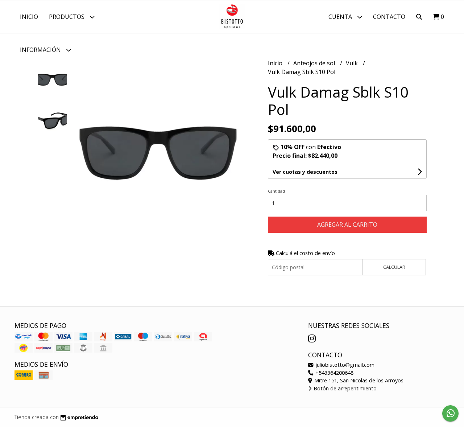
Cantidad (276, 191)
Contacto (389, 17)
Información (41, 50)
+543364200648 (333, 372)
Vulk (352, 63)
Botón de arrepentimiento (344, 388)
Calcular (394, 267)
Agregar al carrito (347, 225)
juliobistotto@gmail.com (344, 364)
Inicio (29, 17)
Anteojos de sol (314, 63)
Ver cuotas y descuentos (305, 171)
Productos (67, 17)
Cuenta (340, 17)
